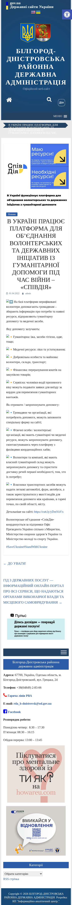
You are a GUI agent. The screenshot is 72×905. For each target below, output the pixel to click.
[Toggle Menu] (64, 652)
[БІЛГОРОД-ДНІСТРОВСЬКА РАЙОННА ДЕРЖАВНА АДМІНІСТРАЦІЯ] (9, 100)
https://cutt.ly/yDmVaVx (49, 511)
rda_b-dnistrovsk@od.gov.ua (32, 703)
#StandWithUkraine (35, 546)
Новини (12, 214)
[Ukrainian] (38, 12)
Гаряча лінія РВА (20, 695)
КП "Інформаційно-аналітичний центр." (36, 901)
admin (28, 293)
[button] (67, 14)
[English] (33, 12)
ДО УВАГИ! (14, 563)
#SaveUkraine (14, 546)
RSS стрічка (11, 879)
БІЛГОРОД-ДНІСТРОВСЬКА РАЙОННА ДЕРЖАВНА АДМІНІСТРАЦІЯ (36, 66)
